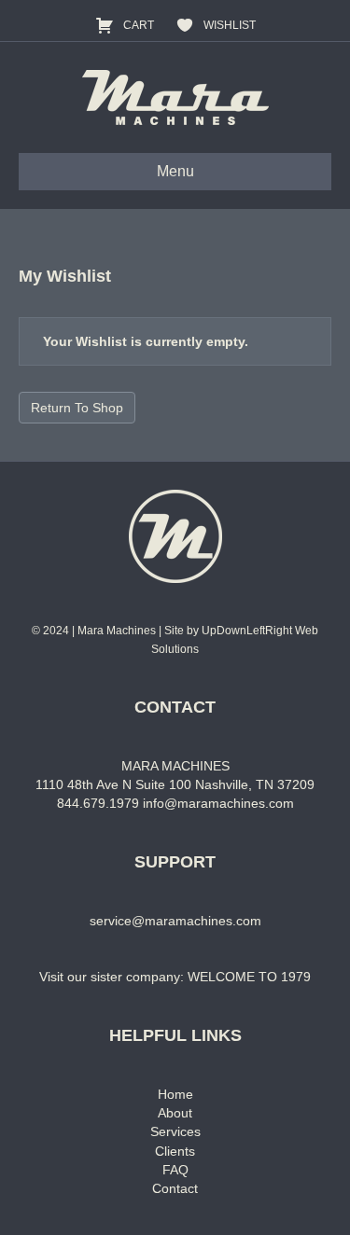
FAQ (175, 1169)
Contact (175, 1188)
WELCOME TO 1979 (249, 976)
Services (175, 1131)
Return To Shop (77, 407)
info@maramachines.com (218, 803)
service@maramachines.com (175, 920)
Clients (175, 1151)
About (175, 1112)
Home (175, 1094)
